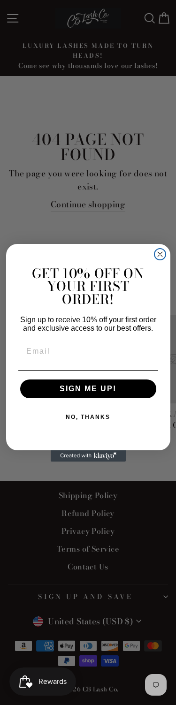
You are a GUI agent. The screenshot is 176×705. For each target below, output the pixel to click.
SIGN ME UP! (88, 389)
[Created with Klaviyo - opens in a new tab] (88, 456)
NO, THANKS (88, 417)
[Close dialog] (160, 254)
